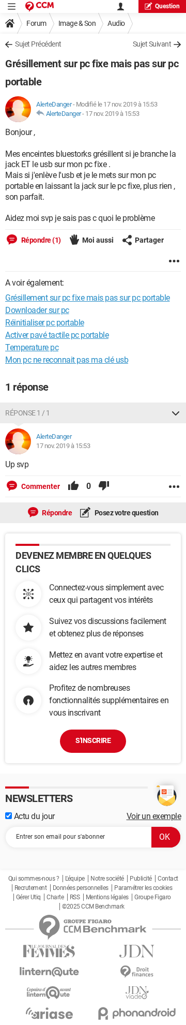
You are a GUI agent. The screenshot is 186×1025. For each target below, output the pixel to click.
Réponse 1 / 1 (27, 413)
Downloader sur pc (37, 310)
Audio (116, 23)
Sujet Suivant (152, 44)
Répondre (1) (40, 240)
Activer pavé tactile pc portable (57, 335)
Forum (36, 23)
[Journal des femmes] (49, 951)
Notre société (107, 878)
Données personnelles (81, 888)
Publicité (141, 878)
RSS (75, 897)
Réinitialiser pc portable (44, 323)
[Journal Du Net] (137, 951)
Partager (149, 240)
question (167, 6)
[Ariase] (49, 1013)
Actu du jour (33, 816)
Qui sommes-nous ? (33, 878)
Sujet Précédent (38, 44)
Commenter (40, 486)
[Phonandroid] (137, 1013)
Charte (55, 897)
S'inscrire (93, 740)
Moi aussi (98, 240)
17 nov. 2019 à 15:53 (112, 113)
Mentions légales (107, 897)
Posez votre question (126, 513)
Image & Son (77, 23)
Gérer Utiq (28, 897)
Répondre (56, 513)
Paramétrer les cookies (143, 888)
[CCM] (39, 6)
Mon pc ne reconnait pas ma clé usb (66, 360)
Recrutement (30, 888)
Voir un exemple (154, 816)
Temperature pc (31, 347)
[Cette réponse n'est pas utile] (104, 486)
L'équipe (75, 878)
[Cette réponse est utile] (73, 486)
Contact (168, 878)
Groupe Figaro (152, 897)
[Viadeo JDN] (137, 992)
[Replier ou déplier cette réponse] (175, 413)
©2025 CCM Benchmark (93, 906)
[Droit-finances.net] (137, 971)
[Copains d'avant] (49, 992)
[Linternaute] (49, 972)
